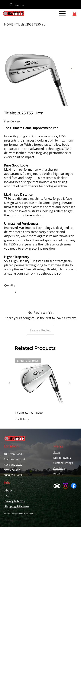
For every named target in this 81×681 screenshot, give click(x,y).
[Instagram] (65, 485)
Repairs (58, 473)
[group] (39, 391)
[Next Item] (72, 69)
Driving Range (62, 457)
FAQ (7, 496)
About (8, 490)
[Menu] (62, 13)
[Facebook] (73, 485)
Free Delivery (22, 419)
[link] (74, 13)
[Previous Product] (9, 383)
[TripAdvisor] (57, 485)
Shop (56, 452)
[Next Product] (69, 383)
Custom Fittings (63, 463)
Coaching (59, 468)
